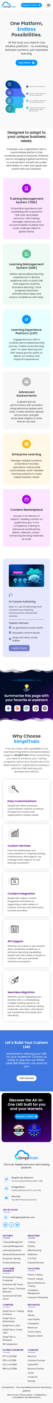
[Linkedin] (5, 1224)
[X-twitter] (11, 1224)
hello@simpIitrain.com (23, 1217)
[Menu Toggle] (49, 5)
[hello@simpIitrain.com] (6, 1217)
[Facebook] (17, 1224)
